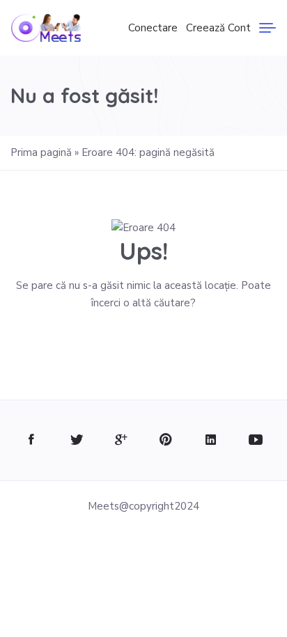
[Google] (121, 440)
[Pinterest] (166, 440)
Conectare (153, 28)
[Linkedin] (211, 440)
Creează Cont (218, 28)
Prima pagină (41, 152)
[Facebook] (32, 440)
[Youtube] (255, 440)
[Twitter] (76, 440)
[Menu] (267, 28)
